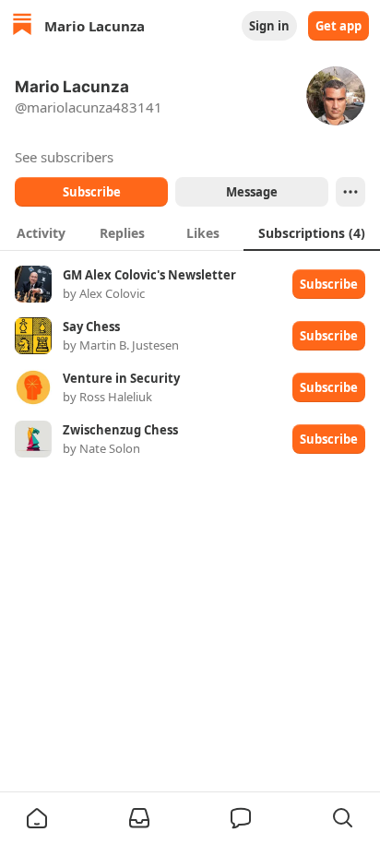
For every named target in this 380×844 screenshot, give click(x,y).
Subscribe (92, 192)
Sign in (269, 26)
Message (252, 192)
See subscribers (64, 157)
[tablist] (190, 232)
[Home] (22, 26)
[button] (37, 818)
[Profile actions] (350, 192)
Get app (338, 26)
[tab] (40, 232)
